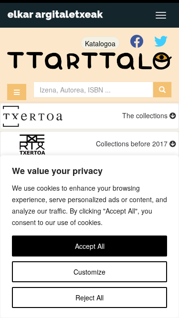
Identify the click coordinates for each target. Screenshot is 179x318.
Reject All (89, 297)
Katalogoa (100, 43)
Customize (89, 272)
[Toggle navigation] (160, 15)
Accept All (90, 246)
